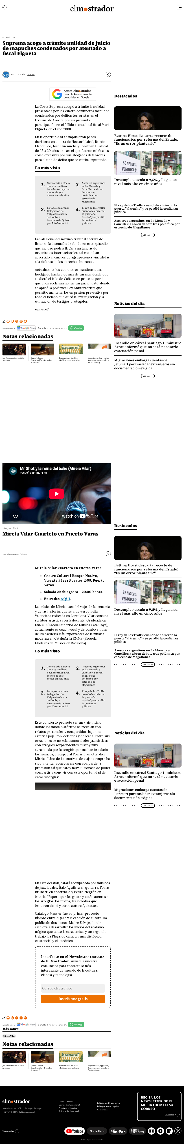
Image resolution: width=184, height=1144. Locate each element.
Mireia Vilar (9, 1036)
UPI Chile (20, 74)
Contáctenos (102, 1109)
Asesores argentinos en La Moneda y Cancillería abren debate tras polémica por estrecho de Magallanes (93, 192)
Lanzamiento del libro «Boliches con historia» (69, 359)
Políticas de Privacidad (69, 1111)
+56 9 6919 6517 (9, 1111)
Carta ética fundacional (69, 1104)
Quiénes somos (66, 1101)
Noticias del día (129, 303)
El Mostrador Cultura (17, 554)
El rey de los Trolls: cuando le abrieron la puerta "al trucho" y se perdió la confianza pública (93, 215)
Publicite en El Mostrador (108, 1102)
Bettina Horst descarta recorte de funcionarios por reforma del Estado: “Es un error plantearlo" (146, 139)
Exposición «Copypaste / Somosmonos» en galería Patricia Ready (98, 360)
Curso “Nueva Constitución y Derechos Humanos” (41, 360)
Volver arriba (8, 1130)
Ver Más (30, 74)
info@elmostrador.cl (26, 1111)
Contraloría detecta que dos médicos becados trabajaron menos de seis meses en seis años (58, 189)
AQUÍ (65, 599)
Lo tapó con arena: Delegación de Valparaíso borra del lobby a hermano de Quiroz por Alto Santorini (58, 215)
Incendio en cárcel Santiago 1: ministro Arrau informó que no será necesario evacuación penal (147, 347)
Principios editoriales (68, 1107)
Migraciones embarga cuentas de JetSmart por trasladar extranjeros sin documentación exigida (144, 364)
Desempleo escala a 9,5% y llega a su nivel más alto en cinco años (145, 181)
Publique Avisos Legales (108, 1106)
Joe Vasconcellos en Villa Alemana (13, 359)
